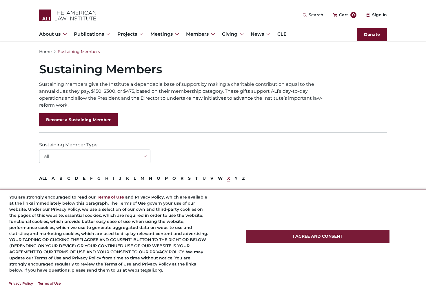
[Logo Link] (67, 15)
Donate (372, 34)
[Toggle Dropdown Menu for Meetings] (176, 34)
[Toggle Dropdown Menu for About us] (64, 34)
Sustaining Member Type (68, 145)
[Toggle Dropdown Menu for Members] (212, 34)
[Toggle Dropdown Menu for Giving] (240, 34)
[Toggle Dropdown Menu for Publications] (107, 34)
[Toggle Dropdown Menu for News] (267, 34)
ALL (43, 178)
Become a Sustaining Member (78, 119)
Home (45, 51)
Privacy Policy (20, 283)
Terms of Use (49, 283)
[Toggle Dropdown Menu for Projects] (140, 34)
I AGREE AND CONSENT (318, 236)
